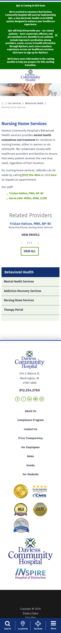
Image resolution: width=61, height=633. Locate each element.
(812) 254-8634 (31, 175)
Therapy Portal (13, 310)
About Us (30, 411)
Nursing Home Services (19, 300)
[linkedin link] (29, 399)
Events (30, 465)
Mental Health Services (19, 281)
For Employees (30, 447)
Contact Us (30, 429)
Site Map (30, 617)
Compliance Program (30, 420)
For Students (30, 474)
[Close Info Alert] (56, 35)
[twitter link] (23, 399)
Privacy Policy (30, 613)
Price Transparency (30, 438)
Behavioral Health (34, 103)
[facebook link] (17, 399)
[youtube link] (35, 399)
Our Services (14, 103)
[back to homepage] (3, 103)
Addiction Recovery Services (22, 291)
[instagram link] (41, 399)
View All (30, 251)
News (30, 456)
